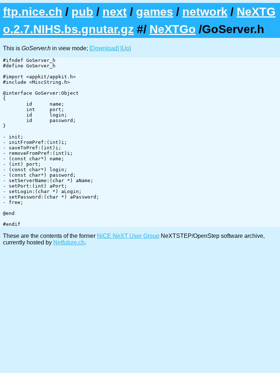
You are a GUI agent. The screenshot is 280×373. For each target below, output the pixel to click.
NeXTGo (172, 29)
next (114, 11)
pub (82, 11)
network (205, 11)
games (154, 11)
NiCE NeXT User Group (128, 236)
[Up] (125, 48)
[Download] (104, 48)
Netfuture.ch (69, 242)
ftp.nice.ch (32, 11)
